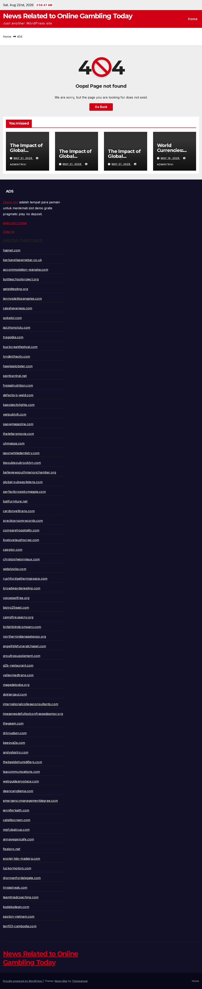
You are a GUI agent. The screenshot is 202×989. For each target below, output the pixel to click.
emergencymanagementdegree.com (30, 801)
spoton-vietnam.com (19, 916)
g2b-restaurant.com (18, 665)
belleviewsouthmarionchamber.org (29, 472)
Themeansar (80, 980)
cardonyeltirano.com (19, 511)
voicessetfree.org (16, 598)
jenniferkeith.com (16, 810)
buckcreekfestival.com (20, 347)
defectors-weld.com (18, 395)
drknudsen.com (15, 733)
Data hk (9, 232)
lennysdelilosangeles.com (22, 299)
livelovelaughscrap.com (21, 540)
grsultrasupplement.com (21, 656)
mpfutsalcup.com (16, 830)
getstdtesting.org (15, 289)
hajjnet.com (11, 250)
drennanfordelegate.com (22, 878)
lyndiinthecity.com (16, 356)
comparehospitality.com (21, 530)
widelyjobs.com (14, 569)
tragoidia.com (13, 337)
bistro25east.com (16, 607)
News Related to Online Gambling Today (67, 16)
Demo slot (10, 202)
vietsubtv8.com (14, 414)
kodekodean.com (16, 907)
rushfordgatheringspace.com (25, 579)
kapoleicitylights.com (19, 405)
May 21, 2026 (23, 158)
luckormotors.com (17, 868)
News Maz (61, 980)
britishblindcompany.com (22, 627)
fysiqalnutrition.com (18, 385)
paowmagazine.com (18, 424)
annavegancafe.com (18, 839)
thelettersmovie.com (18, 434)
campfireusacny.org (18, 617)
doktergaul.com (15, 694)
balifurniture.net (15, 501)
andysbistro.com (15, 752)
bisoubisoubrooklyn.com (22, 463)
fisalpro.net (11, 849)
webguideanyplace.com (21, 781)
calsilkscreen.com (16, 820)
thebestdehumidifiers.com (22, 762)
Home (192, 19)
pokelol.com (12, 318)
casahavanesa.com (17, 308)
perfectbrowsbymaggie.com (24, 492)
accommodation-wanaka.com (25, 270)
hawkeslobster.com (18, 366)
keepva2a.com (14, 743)
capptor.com (12, 550)
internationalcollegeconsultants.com (30, 704)
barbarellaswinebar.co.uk (22, 260)
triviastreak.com (15, 887)
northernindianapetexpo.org (24, 636)
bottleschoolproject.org (21, 279)
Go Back (101, 107)
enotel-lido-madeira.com (21, 859)
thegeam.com (13, 723)
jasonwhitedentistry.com (21, 453)
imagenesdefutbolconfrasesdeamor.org (33, 714)
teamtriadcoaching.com (20, 897)
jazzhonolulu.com (16, 327)
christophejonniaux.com (21, 559)
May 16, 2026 (170, 158)
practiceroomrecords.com (23, 521)
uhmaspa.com (13, 443)
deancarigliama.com (18, 791)
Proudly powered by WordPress (23, 980)
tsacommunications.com (21, 772)
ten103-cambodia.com (19, 926)
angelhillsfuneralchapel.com (24, 646)
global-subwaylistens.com (23, 482)
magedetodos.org (16, 685)
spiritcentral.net (15, 376)
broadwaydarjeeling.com (21, 588)
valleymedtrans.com (18, 675)
